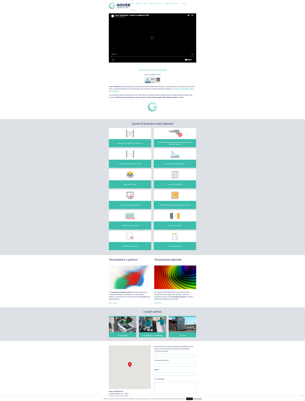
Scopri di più (113, 303)
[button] (129, 364)
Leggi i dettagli (197, 398)
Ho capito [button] (189, 398)
